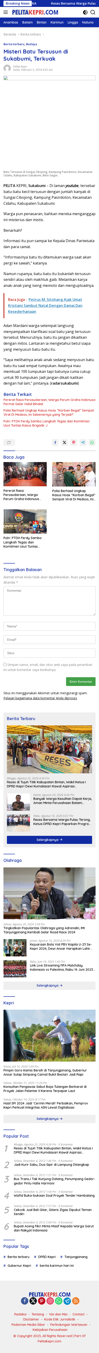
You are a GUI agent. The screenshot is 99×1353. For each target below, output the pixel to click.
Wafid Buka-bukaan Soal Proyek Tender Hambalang (54, 1195)
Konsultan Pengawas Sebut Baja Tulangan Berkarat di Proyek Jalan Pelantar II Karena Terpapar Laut (45, 1089)
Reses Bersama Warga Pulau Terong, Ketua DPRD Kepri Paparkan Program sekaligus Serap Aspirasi (62, 822)
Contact (78, 1314)
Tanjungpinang (75, 1257)
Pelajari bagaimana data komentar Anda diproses (40, 698)
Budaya (31, 44)
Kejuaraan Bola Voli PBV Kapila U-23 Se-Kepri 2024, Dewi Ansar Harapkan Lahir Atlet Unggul (61, 946)
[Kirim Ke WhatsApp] (92, 442)
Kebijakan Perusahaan (50, 1330)
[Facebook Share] (55, 442)
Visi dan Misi (58, 1314)
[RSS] (75, 1301)
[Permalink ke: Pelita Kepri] (7, 68)
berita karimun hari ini (57, 1266)
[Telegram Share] (82, 442)
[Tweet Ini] (64, 442)
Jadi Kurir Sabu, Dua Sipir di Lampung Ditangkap (51, 1165)
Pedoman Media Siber (28, 1325)
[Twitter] (33, 1301)
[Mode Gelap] (85, 12)
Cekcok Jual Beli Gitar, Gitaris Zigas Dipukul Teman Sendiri (53, 1212)
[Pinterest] (41, 1301)
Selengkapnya (48, 840)
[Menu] (6, 12)
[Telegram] (67, 1301)
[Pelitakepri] (34, 12)
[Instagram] (50, 1301)
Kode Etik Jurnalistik (59, 1319)
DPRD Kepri (47, 1257)
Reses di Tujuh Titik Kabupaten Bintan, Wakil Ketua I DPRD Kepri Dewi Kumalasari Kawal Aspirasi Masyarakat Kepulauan (46, 784)
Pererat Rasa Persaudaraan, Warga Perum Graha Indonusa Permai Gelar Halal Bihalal (49, 402)
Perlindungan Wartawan (68, 1325)
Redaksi (20, 1314)
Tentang (38, 1314)
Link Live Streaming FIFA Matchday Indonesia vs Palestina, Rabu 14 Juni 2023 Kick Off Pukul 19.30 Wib (61, 967)
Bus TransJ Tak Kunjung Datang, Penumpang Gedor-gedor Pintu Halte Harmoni (54, 1181)
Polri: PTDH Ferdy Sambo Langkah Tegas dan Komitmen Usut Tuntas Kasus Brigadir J (46, 423)
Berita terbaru (13, 44)
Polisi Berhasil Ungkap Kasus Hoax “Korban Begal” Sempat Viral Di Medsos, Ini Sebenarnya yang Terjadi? (48, 412)
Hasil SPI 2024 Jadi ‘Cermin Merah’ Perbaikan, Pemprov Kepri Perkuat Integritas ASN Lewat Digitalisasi (45, 1105)
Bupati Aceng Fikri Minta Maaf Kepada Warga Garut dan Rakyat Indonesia (54, 1228)
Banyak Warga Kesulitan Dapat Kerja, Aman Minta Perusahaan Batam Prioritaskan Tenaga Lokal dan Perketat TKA (62, 801)
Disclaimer (31, 1319)
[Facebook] (24, 1301)
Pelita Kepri (20, 66)
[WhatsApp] (58, 1301)
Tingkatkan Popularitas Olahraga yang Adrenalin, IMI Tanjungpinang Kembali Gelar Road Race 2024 (44, 930)
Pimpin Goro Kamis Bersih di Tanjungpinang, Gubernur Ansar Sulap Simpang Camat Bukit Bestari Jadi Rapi (45, 1072)
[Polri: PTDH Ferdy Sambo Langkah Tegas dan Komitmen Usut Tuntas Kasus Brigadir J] (25, 521)
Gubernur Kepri (19, 1266)
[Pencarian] (93, 12)
